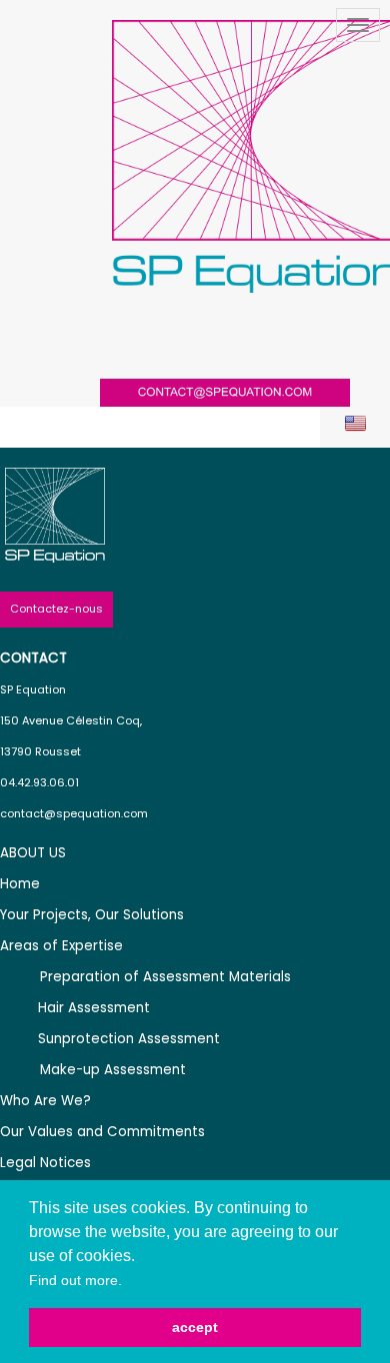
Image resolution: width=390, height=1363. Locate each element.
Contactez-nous (56, 609)
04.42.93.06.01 (39, 782)
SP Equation (33, 689)
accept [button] (195, 1327)
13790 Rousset (40, 751)
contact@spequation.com (74, 813)
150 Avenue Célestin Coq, (71, 720)
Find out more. (75, 1280)
